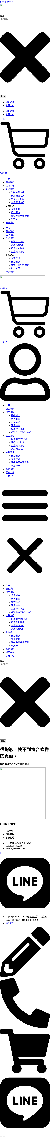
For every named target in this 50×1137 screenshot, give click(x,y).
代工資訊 (15, 209)
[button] (25, 530)
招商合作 (10, 102)
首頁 (8, 179)
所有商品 (15, 419)
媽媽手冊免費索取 (20, 216)
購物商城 (10, 186)
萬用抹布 (15, 425)
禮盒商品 (15, 422)
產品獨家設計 (17, 196)
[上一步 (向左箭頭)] (1, 1136)
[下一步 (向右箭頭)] (4, 1136)
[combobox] (13, 19)
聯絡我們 (10, 222)
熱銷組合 (15, 415)
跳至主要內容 (6, 2)
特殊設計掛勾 (17, 199)
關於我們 (10, 182)
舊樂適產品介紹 (19, 439)
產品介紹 (10, 189)
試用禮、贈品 (17, 429)
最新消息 (15, 212)
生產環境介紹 (17, 202)
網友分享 (15, 219)
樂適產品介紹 (17, 192)
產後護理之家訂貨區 (21, 432)
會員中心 (10, 105)
